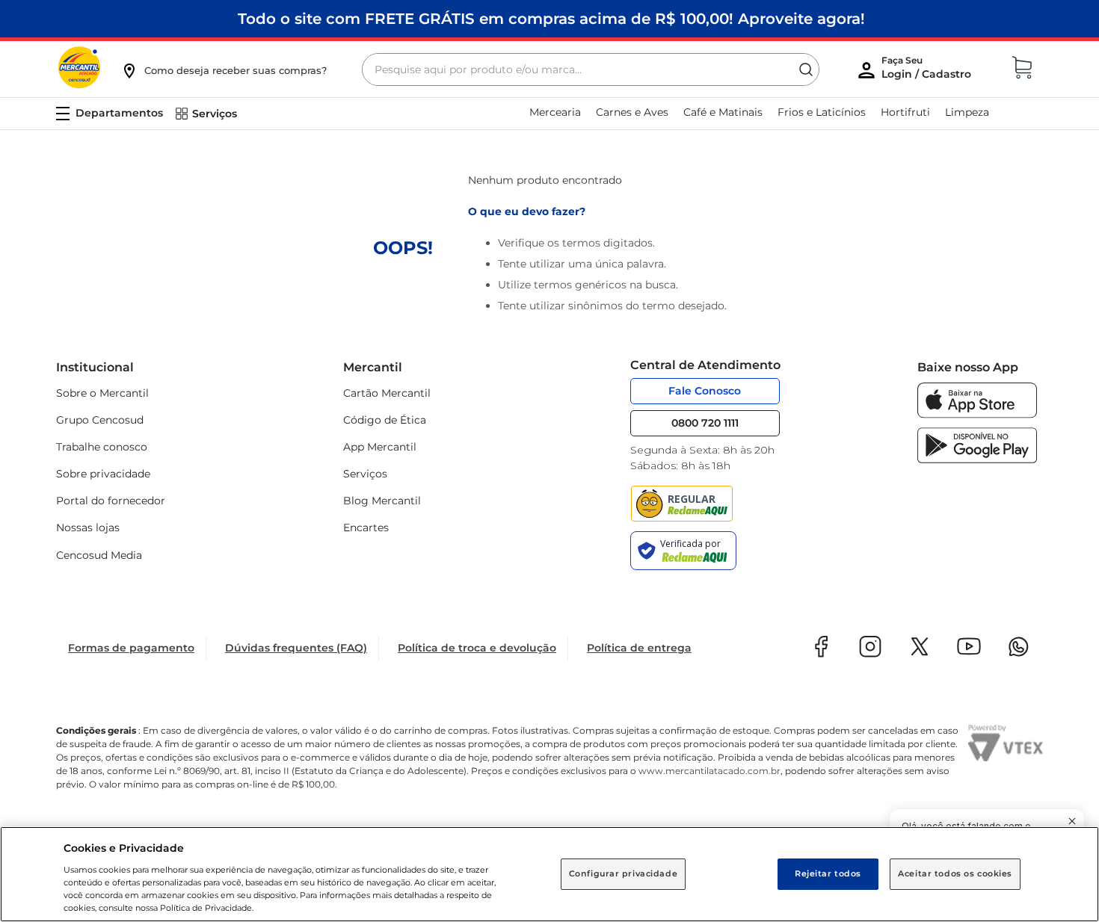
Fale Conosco (704, 390)
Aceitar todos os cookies (955, 873)
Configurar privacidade (623, 873)
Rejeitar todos (828, 873)
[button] (223, 70)
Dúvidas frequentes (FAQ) (296, 648)
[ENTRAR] (927, 71)
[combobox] (590, 69)
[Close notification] (1072, 821)
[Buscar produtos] (806, 69)
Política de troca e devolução (477, 648)
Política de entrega (639, 648)
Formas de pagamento (131, 648)
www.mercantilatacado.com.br (709, 770)
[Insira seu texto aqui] (977, 414)
